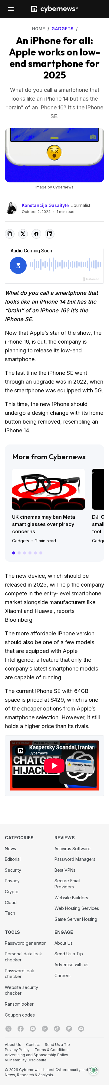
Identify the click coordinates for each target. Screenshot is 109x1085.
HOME (38, 28)
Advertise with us (71, 964)
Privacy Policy (17, 1049)
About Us (63, 943)
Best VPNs (64, 870)
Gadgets (20, 540)
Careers (62, 975)
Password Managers (74, 859)
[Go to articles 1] (13, 552)
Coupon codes (20, 1014)
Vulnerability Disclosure (26, 1060)
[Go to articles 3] (24, 552)
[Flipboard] (69, 1028)
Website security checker (21, 990)
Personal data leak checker (23, 956)
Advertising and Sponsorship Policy (36, 1055)
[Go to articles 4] (29, 552)
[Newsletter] (81, 1028)
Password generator (25, 943)
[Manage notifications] (93, 1070)
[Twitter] (8, 1028)
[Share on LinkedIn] (49, 234)
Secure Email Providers (67, 883)
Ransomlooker (19, 1004)
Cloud (11, 902)
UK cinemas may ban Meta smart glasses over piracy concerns (43, 524)
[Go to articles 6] (40, 552)
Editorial (13, 859)
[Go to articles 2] (19, 552)
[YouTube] (32, 1028)
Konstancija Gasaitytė (45, 205)
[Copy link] (10, 234)
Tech (10, 913)
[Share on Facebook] (36, 234)
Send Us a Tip (68, 953)
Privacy (12, 880)
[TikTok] (57, 1028)
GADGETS (62, 28)
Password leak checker (19, 973)
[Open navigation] (11, 9)
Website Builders (71, 897)
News (10, 848)
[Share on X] (23, 234)
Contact (33, 1044)
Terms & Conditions (52, 1049)
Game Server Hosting (75, 919)
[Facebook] (20, 1028)
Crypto (11, 891)
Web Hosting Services (76, 908)
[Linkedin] (44, 1028)
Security (13, 870)
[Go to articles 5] (35, 552)
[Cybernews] (54, 9)
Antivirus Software (72, 848)
